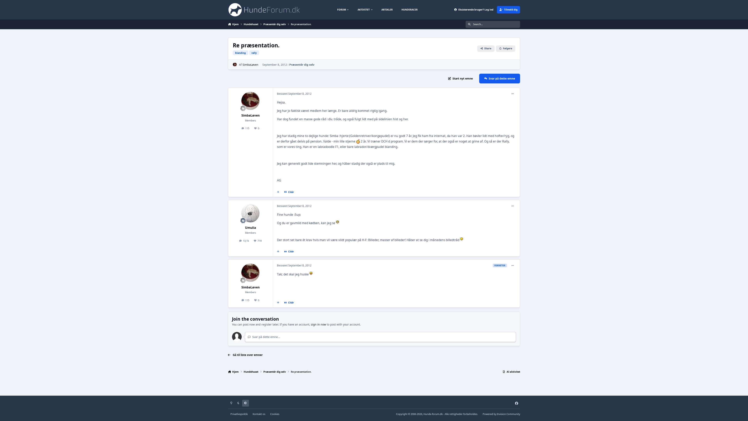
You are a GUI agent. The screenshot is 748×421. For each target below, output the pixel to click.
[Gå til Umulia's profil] (250, 213)
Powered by (501, 414)
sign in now (318, 324)
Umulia (250, 228)
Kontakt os (259, 414)
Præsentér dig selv (301, 64)
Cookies (274, 414)
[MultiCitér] (278, 192)
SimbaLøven (250, 64)
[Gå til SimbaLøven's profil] (235, 65)
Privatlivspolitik (239, 414)
